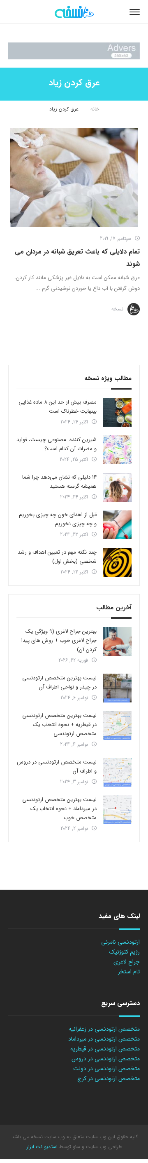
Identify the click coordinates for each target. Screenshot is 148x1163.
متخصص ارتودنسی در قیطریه (105, 1048)
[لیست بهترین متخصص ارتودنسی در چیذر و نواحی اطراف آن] (117, 688)
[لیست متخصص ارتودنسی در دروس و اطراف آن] (117, 772)
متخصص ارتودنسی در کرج (108, 1078)
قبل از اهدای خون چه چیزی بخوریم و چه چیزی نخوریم (58, 519)
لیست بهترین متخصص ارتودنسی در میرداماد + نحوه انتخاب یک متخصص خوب (59, 808)
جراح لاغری (126, 961)
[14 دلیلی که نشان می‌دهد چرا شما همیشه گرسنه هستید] (117, 487)
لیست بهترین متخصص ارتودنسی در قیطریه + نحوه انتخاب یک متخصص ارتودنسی (59, 724)
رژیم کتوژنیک (124, 951)
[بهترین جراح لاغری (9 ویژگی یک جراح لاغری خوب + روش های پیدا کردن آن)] (117, 641)
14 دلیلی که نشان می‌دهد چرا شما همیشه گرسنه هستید (59, 482)
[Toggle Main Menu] (135, 12)
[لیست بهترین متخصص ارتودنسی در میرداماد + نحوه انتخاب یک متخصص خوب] (117, 809)
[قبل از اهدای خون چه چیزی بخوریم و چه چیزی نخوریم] (117, 524)
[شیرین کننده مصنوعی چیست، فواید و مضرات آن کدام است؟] (117, 449)
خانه (94, 109)
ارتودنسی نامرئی (120, 942)
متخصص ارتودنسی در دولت (106, 1068)
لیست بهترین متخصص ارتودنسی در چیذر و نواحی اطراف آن (59, 682)
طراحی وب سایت (103, 1147)
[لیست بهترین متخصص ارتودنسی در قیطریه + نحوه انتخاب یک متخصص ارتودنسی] (117, 725)
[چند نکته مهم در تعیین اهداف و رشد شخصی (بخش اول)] (117, 562)
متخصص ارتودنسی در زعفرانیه (104, 1029)
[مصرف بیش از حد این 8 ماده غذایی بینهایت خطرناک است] (117, 412)
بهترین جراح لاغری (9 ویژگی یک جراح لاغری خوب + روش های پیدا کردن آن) (59, 640)
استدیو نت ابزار (42, 1147)
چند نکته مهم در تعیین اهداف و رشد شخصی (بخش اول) (57, 557)
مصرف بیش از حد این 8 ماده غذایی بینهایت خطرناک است (57, 407)
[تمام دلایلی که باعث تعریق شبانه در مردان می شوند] (74, 177)
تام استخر (129, 971)
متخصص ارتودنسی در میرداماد (104, 1038)
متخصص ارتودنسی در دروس (106, 1058)
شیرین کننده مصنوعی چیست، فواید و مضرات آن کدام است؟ (56, 444)
